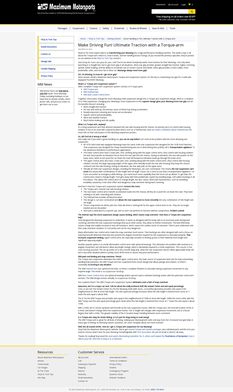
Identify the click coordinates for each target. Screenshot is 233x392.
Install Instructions (49, 46)
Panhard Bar (91, 268)
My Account (173, 4)
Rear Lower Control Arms (93, 275)
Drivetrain (119, 28)
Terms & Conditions (118, 360)
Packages (62, 28)
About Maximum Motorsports (51, 357)
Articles (41, 360)
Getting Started (114, 38)
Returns (81, 371)
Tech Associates (144, 332)
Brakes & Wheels (138, 28)
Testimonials (43, 364)
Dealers (112, 367)
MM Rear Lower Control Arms (96, 94)
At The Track (43, 371)
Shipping (81, 367)
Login (183, 4)
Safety (106, 28)
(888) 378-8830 (157, 389)
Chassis (93, 28)
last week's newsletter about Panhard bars (170, 129)
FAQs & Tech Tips (49, 39)
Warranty (82, 374)
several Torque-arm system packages (144, 329)
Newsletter (160, 4)
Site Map (41, 377)
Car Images (43, 367)
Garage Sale (46, 61)
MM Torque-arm (90, 89)
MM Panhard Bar (90, 92)
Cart (80, 360)
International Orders (118, 357)
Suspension (78, 28)
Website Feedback (117, 377)
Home (83, 38)
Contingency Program (119, 371)
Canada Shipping (48, 68)
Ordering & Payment (87, 364)
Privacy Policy (47, 76)
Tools (172, 28)
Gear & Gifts (158, 28)
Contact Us (46, 54)
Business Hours (116, 374)
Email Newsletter (85, 377)
